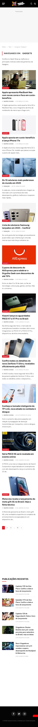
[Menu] (3, 3)
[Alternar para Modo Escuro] (31, 3)
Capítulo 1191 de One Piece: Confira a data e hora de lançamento (24, 588)
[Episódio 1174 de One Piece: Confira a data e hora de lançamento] (8, 603)
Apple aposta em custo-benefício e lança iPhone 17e (18, 139)
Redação (7, 186)
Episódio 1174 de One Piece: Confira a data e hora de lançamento (24, 602)
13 (17, 528)
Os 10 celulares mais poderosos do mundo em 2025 (18, 181)
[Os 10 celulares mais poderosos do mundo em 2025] (19, 167)
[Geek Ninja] (18, 3)
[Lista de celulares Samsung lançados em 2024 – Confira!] (19, 212)
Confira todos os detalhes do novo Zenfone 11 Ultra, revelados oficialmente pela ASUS (18, 363)
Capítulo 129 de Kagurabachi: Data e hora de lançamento (25, 615)
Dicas (5, 401)
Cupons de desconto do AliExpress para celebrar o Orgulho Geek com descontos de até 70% (18, 271)
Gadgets (5, 88)
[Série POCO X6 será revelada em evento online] (19, 441)
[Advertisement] (19, 26)
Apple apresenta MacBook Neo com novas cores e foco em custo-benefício (19, 95)
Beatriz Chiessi (9, 101)
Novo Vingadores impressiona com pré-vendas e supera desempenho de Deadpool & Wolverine (26, 648)
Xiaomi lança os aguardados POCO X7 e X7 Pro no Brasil (16, 317)
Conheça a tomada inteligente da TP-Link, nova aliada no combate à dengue (19, 409)
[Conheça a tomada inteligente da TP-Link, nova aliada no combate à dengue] (19, 393)
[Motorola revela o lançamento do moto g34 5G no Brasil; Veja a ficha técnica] (19, 486)
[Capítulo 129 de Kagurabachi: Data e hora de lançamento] (8, 616)
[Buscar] (35, 3)
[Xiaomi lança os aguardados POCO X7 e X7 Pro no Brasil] (19, 303)
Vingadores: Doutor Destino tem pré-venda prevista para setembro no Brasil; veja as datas (25, 631)
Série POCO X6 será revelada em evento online (18, 455)
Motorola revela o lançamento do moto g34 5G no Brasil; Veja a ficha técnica (18, 501)
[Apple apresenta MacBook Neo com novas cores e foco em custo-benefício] (19, 79)
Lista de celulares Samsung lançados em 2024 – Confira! (16, 226)
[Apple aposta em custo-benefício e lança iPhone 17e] (19, 124)
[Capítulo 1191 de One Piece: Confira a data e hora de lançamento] (8, 589)
